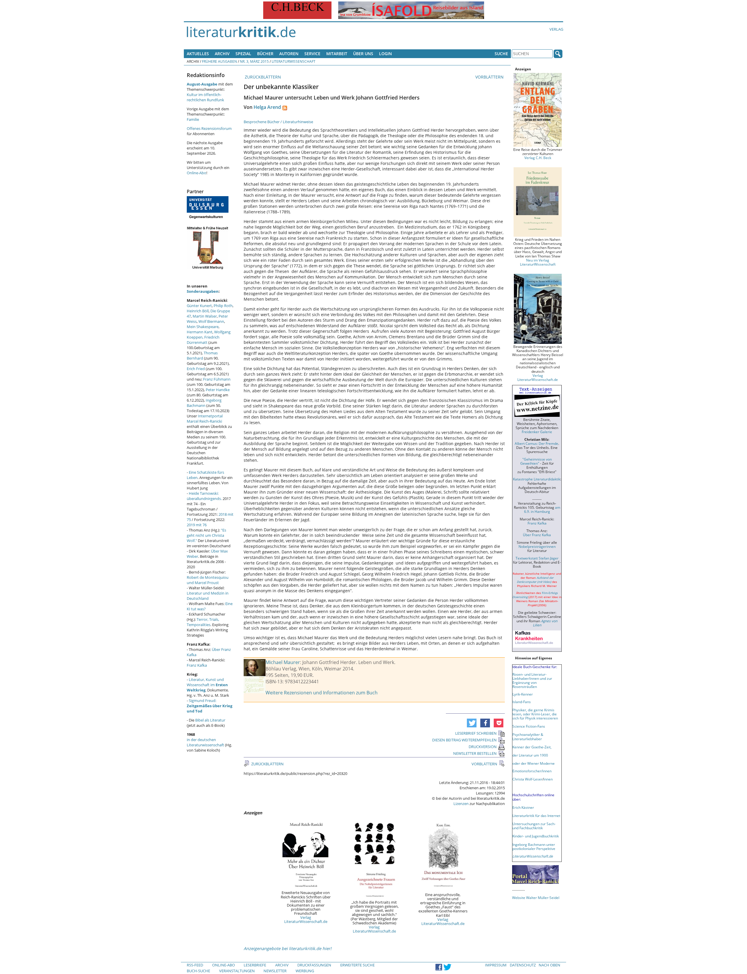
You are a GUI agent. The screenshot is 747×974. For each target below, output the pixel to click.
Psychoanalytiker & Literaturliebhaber (527, 736)
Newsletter (275, 970)
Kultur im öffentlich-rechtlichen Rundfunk (205, 97)
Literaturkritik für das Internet (536, 815)
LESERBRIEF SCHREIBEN (476, 733)
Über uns (363, 53)
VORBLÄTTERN (490, 77)
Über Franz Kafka (537, 534)
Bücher (265, 53)
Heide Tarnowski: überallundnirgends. (204, 496)
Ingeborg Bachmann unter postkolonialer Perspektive (533, 846)
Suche (501, 53)
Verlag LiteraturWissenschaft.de (305, 919)
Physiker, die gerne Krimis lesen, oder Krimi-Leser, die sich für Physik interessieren (535, 714)
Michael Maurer (283, 662)
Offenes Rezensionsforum (209, 128)
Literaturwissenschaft (293, 61)
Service (312, 53)
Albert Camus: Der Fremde (536, 443)
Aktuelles (198, 53)
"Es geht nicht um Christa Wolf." (206, 535)
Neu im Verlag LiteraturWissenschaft (538, 262)
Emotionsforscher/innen (531, 771)
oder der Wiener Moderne (533, 763)
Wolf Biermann (211, 321)
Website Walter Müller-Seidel (535, 897)
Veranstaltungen (237, 970)
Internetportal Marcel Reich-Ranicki (205, 418)
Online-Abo (196, 172)
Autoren (289, 53)
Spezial (243, 53)
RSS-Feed (195, 965)
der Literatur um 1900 (530, 755)
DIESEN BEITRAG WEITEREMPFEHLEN (464, 740)
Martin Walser (205, 316)
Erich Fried (196, 368)
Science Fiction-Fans (528, 726)
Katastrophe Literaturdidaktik (536, 479)
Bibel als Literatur (210, 720)
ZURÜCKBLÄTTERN (262, 77)
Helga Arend (267, 107)
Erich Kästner (523, 807)
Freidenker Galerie (537, 431)
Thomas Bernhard (202, 355)
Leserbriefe (255, 965)
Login (385, 53)
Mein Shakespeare (203, 326)
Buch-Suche (198, 970)
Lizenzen (461, 803)
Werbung (305, 970)
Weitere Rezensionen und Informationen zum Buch (322, 692)
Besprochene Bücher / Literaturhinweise (278, 121)
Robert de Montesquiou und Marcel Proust (207, 580)
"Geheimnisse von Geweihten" (536, 461)
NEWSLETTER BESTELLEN (475, 753)
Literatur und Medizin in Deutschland (207, 595)
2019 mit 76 (197, 524)
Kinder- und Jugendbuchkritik (535, 836)
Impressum (496, 965)
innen (548, 779)
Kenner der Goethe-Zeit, (531, 747)
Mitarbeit (336, 53)
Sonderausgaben (203, 291)
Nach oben (549, 965)
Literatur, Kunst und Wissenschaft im (207, 685)
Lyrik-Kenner (522, 694)
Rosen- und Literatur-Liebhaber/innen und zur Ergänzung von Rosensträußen (532, 680)
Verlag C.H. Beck (537, 157)
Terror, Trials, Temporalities (203, 622)
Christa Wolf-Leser (527, 779)
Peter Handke (218, 389)
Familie (193, 119)
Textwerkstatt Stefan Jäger (537, 558)
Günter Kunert (199, 305)
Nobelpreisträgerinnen (537, 546)
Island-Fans (521, 701)
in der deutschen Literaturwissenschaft (205, 742)
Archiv (222, 53)
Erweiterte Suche (357, 965)
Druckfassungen (314, 965)
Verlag (556, 29)
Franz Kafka (197, 665)
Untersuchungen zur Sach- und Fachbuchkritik (534, 825)
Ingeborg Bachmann (204, 403)
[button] (472, 723)
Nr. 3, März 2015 (254, 61)
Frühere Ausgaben (219, 61)
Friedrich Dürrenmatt (203, 339)
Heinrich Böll (198, 310)
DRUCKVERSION (483, 746)
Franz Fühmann (217, 379)
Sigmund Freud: (209, 706)
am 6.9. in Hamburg (542, 509)
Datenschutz (523, 965)
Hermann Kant (199, 331)
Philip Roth (223, 305)
